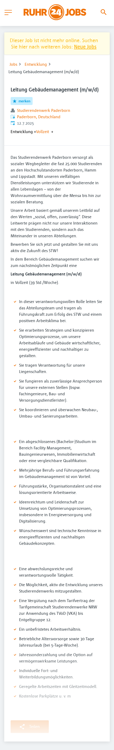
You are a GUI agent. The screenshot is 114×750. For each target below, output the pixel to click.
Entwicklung (36, 64)
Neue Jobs (85, 46)
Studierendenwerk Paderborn (43, 110)
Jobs (13, 64)
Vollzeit (42, 131)
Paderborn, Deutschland (38, 116)
